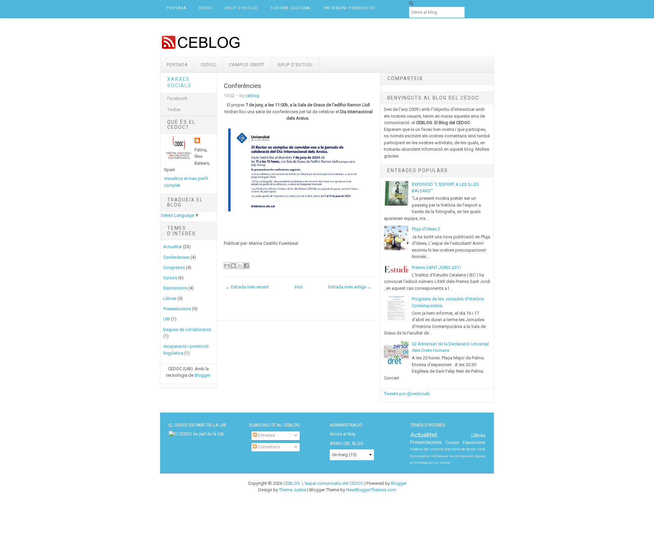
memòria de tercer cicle (465, 449)
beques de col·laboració (187, 329)
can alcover (442, 462)
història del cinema (426, 449)
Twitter (174, 109)
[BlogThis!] (233, 265)
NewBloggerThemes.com (371, 489)
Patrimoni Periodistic (349, 8)
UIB (166, 319)
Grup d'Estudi (241, 8)
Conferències (176, 257)
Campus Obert (247, 64)
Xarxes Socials (179, 82)
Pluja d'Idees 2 (426, 228)
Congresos (174, 267)
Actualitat (172, 246)
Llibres (169, 298)
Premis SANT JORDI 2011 (436, 267)
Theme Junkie (292, 489)
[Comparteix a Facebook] (246, 265)
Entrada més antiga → (350, 286)
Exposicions (175, 287)
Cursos (170, 277)
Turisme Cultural (291, 8)
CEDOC (206, 8)
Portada (176, 8)
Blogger (202, 375)
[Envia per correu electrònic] (226, 265)
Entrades (266, 435)
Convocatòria (420, 456)
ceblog (252, 95)
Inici (298, 286)
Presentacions (177, 308)
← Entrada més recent (247, 286)
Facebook (177, 98)
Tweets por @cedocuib (407, 393)
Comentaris (268, 447)
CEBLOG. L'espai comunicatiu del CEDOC (323, 483)
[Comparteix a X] (239, 265)
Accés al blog (342, 434)
